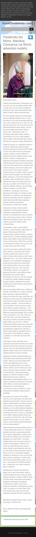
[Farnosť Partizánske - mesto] (18, 23)
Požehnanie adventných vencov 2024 (16, 519)
